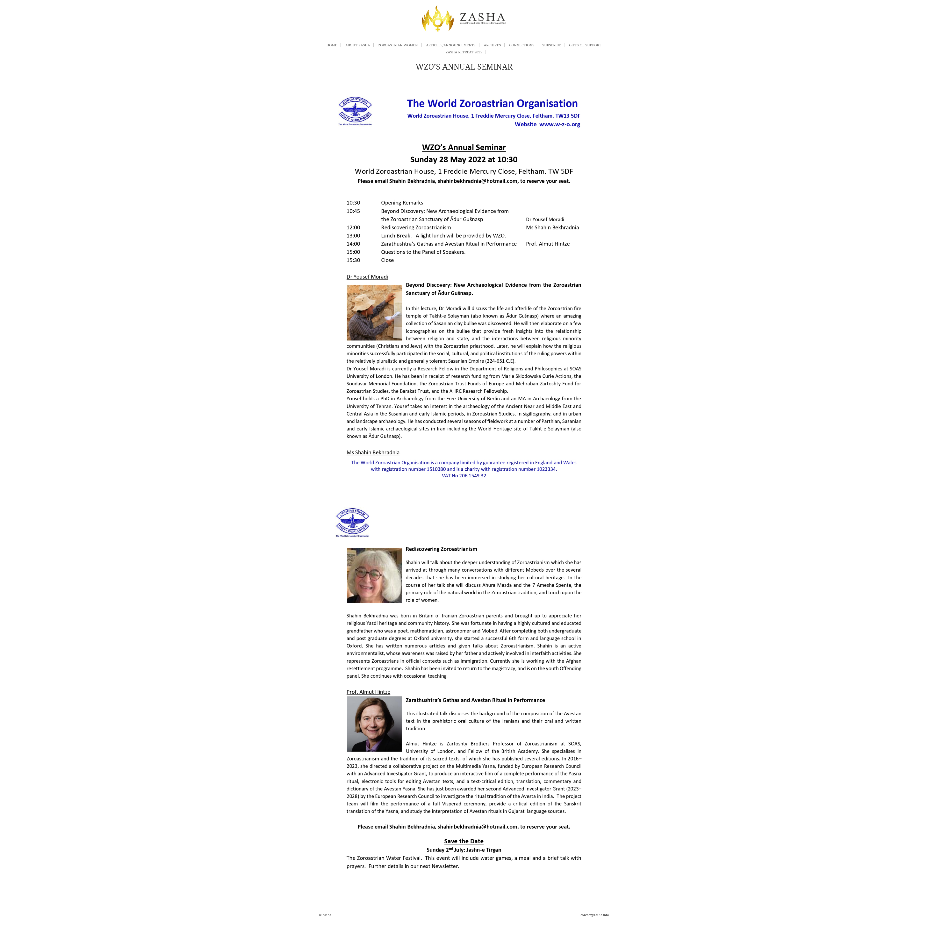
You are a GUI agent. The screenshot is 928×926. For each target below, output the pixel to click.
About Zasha (357, 45)
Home (331, 45)
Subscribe (551, 45)
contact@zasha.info (594, 915)
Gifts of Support (585, 45)
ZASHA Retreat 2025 (464, 52)
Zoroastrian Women (398, 45)
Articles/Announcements (451, 45)
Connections (521, 45)
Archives (492, 45)
